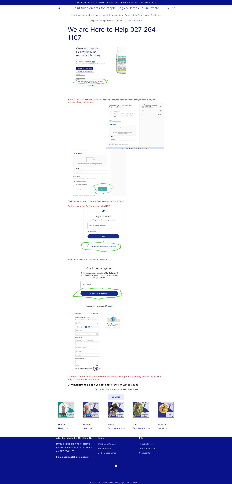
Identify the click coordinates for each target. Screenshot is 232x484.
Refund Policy (104, 448)
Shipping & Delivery (107, 444)
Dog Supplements (140, 426)
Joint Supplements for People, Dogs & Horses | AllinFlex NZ (119, 483)
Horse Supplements (115, 426)
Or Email (116, 397)
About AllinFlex (146, 444)
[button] (59, 8)
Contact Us (144, 453)
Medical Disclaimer (107, 453)
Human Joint (87, 426)
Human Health (62, 426)
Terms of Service (147, 448)
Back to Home (162, 426)
